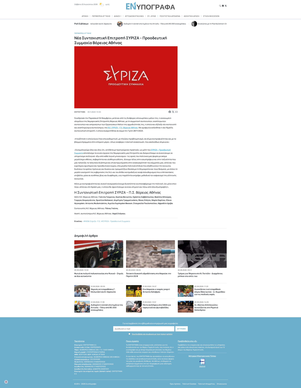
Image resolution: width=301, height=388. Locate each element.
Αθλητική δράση (191, 16)
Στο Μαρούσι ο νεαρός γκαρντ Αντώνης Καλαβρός (156, 290)
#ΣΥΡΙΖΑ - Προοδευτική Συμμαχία (115, 221)
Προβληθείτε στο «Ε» (187, 341)
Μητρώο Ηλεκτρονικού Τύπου (202, 356)
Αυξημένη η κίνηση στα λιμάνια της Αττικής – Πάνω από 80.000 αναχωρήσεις (107, 307)
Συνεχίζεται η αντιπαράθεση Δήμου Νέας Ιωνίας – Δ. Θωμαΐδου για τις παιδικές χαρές (209, 292)
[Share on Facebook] (170, 112)
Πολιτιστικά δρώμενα (170, 16)
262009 (202, 366)
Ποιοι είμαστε (132, 341)
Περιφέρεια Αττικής (101, 16)
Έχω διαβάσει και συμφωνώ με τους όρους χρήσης (152, 334)
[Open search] (220, 5)
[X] (226, 5)
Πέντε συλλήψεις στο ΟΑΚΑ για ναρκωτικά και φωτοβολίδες (157, 306)
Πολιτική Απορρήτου (206, 384)
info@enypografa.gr (81, 359)
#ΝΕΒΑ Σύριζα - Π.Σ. (92, 221)
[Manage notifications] (6, 382)
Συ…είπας (151, 16)
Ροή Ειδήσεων (81, 23)
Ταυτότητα (79, 341)
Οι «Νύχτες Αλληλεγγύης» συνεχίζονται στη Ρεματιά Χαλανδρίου (206, 307)
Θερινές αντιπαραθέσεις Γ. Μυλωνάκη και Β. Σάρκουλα (103, 290)
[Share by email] (176, 112)
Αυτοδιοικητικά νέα (134, 16)
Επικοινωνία (222, 384)
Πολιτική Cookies (189, 384)
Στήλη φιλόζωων (211, 16)
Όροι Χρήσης (175, 384)
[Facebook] (223, 5)
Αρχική (85, 16)
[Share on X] (173, 112)
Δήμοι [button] (117, 16)
